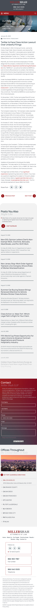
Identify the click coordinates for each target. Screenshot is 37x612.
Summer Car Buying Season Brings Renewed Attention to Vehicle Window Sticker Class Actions (16, 292)
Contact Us (23, 539)
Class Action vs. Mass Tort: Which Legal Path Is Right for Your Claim (15, 315)
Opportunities (6, 399)
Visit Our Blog (11, 226)
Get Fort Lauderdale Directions (14, 475)
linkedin (10, 548)
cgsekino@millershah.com (24, 178)
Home (4, 537)
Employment (14, 38)
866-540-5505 (18, 7)
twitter (20, 187)
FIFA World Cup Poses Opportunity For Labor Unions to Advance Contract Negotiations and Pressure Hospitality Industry (17, 339)
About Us (9, 537)
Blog (17, 539)
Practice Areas (24, 537)
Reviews (13, 539)
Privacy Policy (6, 607)
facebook (16, 187)
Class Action (6, 38)
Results (32, 537)
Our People (16, 537)
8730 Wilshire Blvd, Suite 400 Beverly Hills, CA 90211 (17, 483)
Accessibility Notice (29, 605)
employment (5, 88)
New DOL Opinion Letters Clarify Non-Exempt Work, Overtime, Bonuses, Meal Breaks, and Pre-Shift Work (17, 241)
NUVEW (4, 605)
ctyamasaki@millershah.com (19, 180)
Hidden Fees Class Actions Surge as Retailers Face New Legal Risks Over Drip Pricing (16, 364)
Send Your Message (19, 441)
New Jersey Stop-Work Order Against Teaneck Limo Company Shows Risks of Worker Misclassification (17, 265)
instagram (19, 548)
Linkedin (12, 187)
